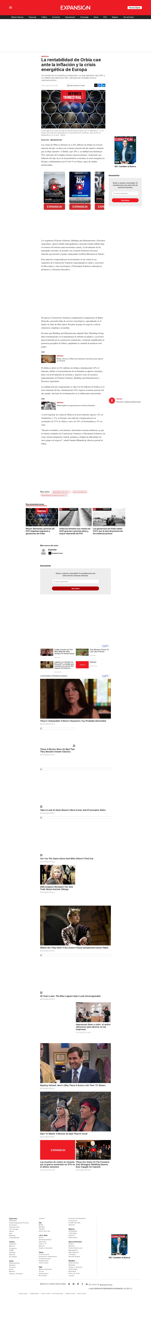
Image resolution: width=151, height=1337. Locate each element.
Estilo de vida (44, 1231)
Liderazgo (73, 1233)
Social (41, 1271)
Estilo (41, 1237)
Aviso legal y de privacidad (52, 1293)
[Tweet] (96, 85)
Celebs (42, 1229)
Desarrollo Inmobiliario (48, 1256)
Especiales (73, 1237)
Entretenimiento (45, 1239)
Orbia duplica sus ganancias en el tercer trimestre (76, 405)
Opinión (12, 1254)
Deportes (42, 1242)
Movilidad (43, 1275)
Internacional (70, 17)
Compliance (34, 1293)
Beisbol (72, 1246)
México (12, 1246)
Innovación (73, 1220)
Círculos (12, 1267)
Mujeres (115, 17)
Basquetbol (73, 1250)
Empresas (32, 17)
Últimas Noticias (17, 17)
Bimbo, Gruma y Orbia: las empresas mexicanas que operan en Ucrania (80, 359)
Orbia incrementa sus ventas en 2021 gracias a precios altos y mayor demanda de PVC (74, 531)
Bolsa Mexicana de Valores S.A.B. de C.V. (54, 495)
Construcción (44, 1254)
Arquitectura (44, 1261)
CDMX (11, 1250)
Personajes (73, 1269)
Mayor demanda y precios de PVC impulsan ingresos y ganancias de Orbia (40, 531)
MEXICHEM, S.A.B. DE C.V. (61, 492)
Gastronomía (74, 1263)
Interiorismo (44, 1263)
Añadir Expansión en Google (76, 85)
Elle (40, 1223)
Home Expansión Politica (19, 1223)
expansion (88, 1284)
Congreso (13, 1248)
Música (41, 1246)
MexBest (72, 1261)
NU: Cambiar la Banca (125, 166)
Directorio (81, 1293)
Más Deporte (74, 1252)
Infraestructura (45, 1258)
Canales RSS (70, 1293)
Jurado (71, 1275)
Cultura (42, 1218)
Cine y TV (43, 1244)
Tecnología (84, 17)
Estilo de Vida (74, 1273)
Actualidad (73, 1231)
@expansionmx (56, 140)
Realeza (12, 1265)
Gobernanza (43, 1273)
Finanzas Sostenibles (77, 1218)
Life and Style (128, 17)
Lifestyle (72, 1254)
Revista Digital (134, 8)
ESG (105, 17)
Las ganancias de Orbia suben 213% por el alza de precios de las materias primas (108, 531)
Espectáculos (14, 1263)
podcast (119, 399)
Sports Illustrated (75, 1242)
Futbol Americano (75, 1248)
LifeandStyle (14, 1237)
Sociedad (13, 1256)
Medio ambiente (45, 1269)
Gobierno (12, 1244)
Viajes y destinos (75, 1267)
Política (44, 17)
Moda (11, 1269)
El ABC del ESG (74, 1223)
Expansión (52, 549)
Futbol (71, 1244)
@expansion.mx (78, 1283)
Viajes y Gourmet (16, 1273)
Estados (12, 1252)
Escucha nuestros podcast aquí (128, 401)
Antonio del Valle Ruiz (79, 492)
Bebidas (72, 1265)
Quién (11, 1261)
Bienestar (72, 1271)
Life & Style (43, 1235)
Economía (56, 17)
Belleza (12, 1271)
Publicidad (23, 1293)
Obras (96, 17)
